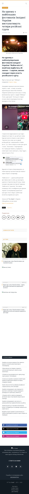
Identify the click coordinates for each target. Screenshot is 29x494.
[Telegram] (16, 466)
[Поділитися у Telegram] (18, 217)
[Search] (26, 3)
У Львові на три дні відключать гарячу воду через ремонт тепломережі (13, 375)
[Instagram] (12, 466)
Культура (5, 7)
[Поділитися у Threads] (4, 217)
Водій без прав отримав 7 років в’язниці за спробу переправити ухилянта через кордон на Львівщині (14, 413)
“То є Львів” (11, 482)
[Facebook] (7, 466)
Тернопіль (9, 207)
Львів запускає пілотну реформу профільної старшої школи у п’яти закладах (13, 385)
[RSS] (20, 466)
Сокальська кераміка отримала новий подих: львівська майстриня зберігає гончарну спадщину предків (13, 380)
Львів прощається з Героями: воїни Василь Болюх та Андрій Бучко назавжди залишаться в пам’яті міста (14, 407)
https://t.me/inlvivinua (7, 203)
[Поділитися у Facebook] (9, 217)
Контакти (14, 486)
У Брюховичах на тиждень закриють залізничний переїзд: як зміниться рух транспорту (12, 370)
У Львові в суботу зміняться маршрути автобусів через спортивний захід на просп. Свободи (13, 397)
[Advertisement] (15, 223)
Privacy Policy (14, 490)
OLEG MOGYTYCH (14, 477)
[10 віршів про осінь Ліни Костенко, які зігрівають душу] (14, 251)
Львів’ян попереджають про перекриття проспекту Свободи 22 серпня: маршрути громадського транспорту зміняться (12, 390)
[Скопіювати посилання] (23, 217)
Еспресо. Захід (12, 82)
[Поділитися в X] (13, 217)
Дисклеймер (15, 491)
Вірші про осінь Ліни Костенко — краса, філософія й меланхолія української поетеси (14, 286)
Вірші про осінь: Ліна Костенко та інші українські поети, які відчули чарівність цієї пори (14, 311)
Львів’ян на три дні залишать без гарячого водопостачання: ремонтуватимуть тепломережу (13, 364)
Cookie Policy (14, 488)
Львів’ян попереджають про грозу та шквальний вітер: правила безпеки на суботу (14, 402)
